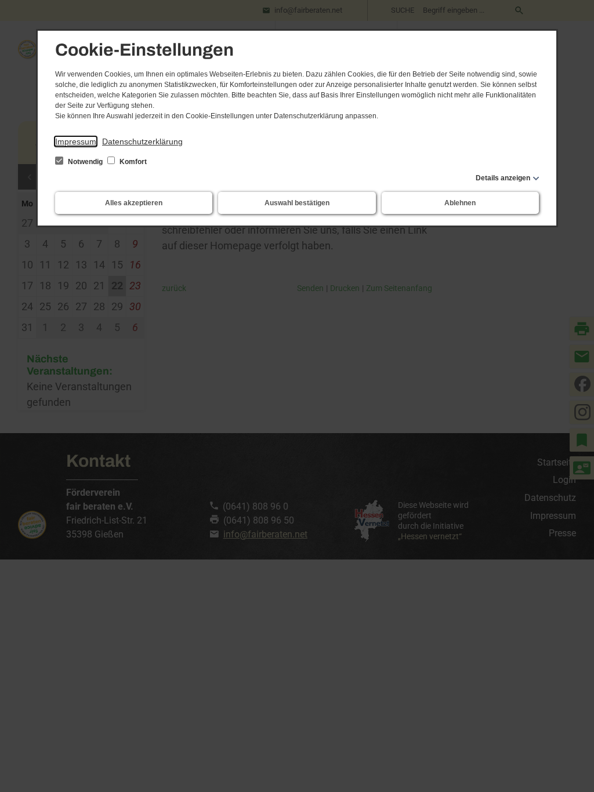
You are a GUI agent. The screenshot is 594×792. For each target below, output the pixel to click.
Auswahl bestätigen (297, 203)
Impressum (75, 141)
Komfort (132, 162)
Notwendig (85, 162)
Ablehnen (460, 203)
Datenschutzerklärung (142, 141)
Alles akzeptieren (133, 203)
